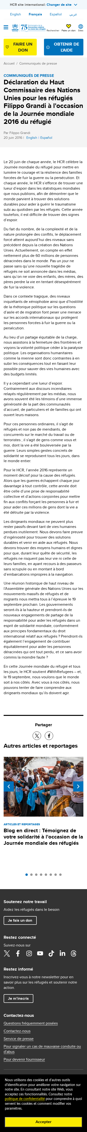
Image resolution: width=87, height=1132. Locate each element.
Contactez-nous (17, 1031)
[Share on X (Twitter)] (37, 736)
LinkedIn (62, 953)
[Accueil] (28, 28)
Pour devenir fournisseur (24, 1059)
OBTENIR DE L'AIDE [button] (66, 47)
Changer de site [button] (59, 4)
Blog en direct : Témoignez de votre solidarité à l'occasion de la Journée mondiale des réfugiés (43, 836)
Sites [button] (80, 30)
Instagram (29, 953)
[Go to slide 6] (52, 875)
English (15, 14)
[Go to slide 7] (56, 875)
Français (35, 14)
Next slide (78, 786)
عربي (73, 14)
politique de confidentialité (25, 1099)
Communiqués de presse (38, 63)
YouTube (40, 953)
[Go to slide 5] (47, 875)
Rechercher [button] (53, 30)
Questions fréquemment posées (31, 1023)
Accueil (9, 63)
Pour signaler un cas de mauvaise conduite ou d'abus (42, 1049)
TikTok (51, 953)
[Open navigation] (6, 28)
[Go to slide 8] (61, 875)
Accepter (43, 1122)
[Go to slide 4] (42, 875)
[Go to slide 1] (27, 875)
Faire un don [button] (69, 30)
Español (56, 14)
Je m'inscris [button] (18, 998)
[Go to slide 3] (37, 875)
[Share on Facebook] (49, 736)
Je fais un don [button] (20, 920)
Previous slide (9, 786)
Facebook (18, 953)
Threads (73, 953)
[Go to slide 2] (32, 875)
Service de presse (19, 1038)
